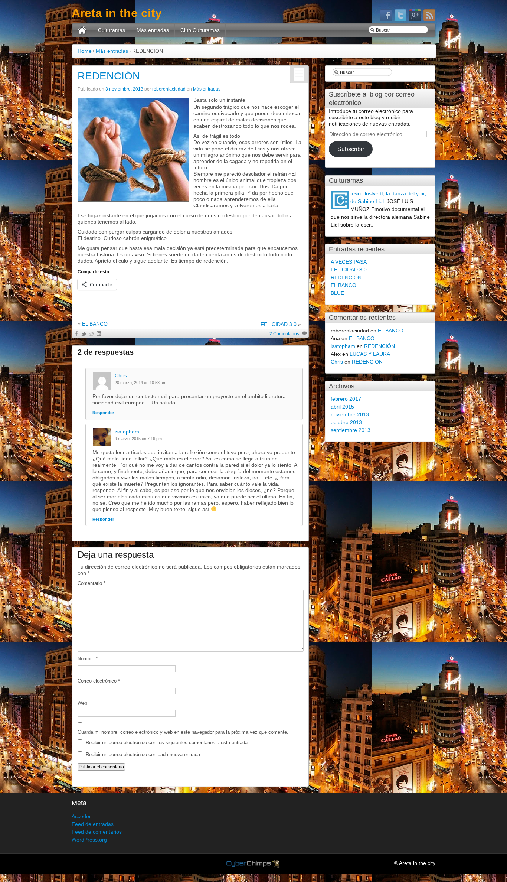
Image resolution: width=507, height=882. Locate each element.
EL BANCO (95, 324)
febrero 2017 (346, 399)
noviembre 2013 (350, 414)
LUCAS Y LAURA (370, 354)
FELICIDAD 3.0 (279, 324)
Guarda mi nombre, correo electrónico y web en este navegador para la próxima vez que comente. (183, 732)
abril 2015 (342, 407)
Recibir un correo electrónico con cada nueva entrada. (144, 754)
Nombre (88, 658)
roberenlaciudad (169, 89)
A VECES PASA (349, 262)
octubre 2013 (346, 422)
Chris (121, 375)
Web (82, 703)
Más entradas (153, 30)
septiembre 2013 (350, 430)
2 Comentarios (284, 333)
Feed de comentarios (97, 832)
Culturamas (111, 30)
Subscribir (350, 149)
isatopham (127, 432)
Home (85, 51)
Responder (103, 412)
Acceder (81, 816)
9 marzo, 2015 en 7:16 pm (138, 438)
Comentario (91, 583)
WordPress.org (89, 840)
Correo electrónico (99, 681)
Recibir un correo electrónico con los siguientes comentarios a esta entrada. (167, 742)
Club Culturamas (200, 30)
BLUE (337, 293)
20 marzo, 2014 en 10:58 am (140, 382)
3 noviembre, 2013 (124, 89)
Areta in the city (117, 13)
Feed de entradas (93, 824)
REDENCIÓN (109, 76)
